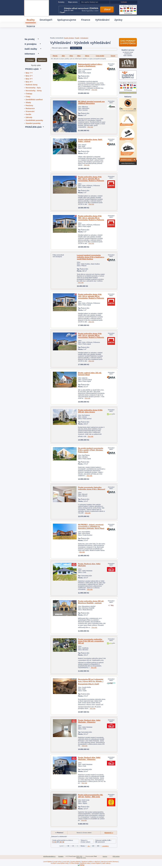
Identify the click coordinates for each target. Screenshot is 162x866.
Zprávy (118, 19)
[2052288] (65, 146)
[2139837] (65, 341)
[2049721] (65, 531)
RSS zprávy (116, 856)
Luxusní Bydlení (96, 863)
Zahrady (29, 117)
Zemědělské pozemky (34, 120)
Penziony (29, 105)
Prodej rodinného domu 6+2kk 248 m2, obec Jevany (90, 411)
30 (60, 842)
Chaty (28, 96)
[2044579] (65, 72)
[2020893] (65, 494)
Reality (31, 19)
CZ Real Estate (37, 3)
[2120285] (65, 765)
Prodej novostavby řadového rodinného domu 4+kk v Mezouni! (91, 488)
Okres (87, 56)
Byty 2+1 (29, 76)
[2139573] (65, 302)
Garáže (28, 114)
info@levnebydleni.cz (49, 856)
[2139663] (65, 185)
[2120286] (65, 728)
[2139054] (65, 645)
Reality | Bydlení (69, 38)
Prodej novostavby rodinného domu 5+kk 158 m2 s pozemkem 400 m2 (91, 641)
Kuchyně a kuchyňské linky (59, 863)
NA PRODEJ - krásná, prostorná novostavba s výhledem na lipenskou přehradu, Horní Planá (91, 526)
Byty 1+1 (29, 73)
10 (55, 842)
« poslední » (105, 846)
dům (63, 56)
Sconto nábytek (75, 861)
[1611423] (65, 802)
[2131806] (65, 116)
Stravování (30, 111)
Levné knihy (57, 861)
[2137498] (65, 686)
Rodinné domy (31, 84)
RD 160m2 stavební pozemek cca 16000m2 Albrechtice (91, 102)
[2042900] (65, 454)
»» (108, 832)
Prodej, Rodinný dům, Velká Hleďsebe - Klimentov (89, 721)
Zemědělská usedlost (34, 99)
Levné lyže (65, 861)
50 (63, 842)
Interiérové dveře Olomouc (109, 861)
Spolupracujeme (66, 19)
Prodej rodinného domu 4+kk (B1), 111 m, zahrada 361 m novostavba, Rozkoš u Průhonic (91, 178)
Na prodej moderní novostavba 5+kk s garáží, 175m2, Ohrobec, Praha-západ (90, 450)
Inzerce (31, 26)
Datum (113, 56)
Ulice (71, 56)
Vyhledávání (102, 19)
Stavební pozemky (33, 123)
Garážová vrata (85, 863)
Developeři (46, 19)
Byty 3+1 (29, 79)
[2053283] (65, 380)
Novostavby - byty (33, 87)
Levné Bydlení (47, 861)
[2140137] (65, 224)
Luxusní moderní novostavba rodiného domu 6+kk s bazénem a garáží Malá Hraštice (90, 257)
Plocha (55, 56)
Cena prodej (100, 56)
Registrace (42, 60)
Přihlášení (30, 60)
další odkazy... (106, 863)
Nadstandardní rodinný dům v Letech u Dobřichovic (90, 65)
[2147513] (65, 608)
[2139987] (65, 572)
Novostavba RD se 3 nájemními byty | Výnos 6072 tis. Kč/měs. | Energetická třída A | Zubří (90, 681)
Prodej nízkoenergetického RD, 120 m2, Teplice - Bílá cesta (90, 796)
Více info (94, 90)
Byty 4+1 (29, 82)
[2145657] (65, 417)
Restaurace (30, 108)
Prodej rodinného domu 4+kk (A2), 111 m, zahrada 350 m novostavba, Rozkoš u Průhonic (91, 335)
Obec (79, 56)
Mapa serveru (72, 2)
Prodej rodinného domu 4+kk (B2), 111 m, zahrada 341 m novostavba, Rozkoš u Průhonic (91, 218)
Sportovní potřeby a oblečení (90, 861)
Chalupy (29, 93)
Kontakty (61, 2)
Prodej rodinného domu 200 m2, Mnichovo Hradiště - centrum (91, 602)
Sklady (28, 102)
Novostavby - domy (34, 90)
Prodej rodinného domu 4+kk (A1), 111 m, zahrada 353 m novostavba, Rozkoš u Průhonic (91, 296)
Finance (85, 19)
